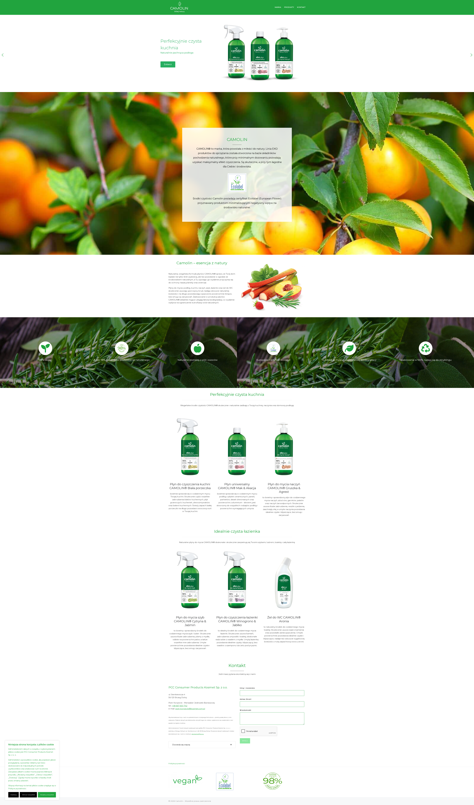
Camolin (179, 801)
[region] (32, 770)
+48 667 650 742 (179, 706)
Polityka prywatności (176, 763)
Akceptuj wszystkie (47, 795)
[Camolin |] (179, 7)
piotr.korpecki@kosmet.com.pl (190, 709)
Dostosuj (13, 795)
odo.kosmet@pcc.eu (198, 734)
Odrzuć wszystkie (28, 795)
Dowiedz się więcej (35, 788)
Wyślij (245, 740)
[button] (3, 55)
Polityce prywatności (17, 788)
